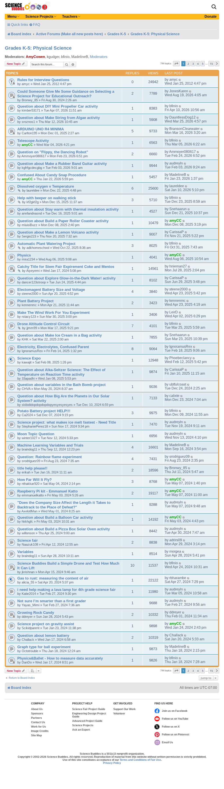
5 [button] (202, 64)
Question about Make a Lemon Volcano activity (58, 232)
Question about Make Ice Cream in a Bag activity (59, 335)
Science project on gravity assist (45, 624)
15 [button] (211, 64)
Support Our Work (124, 709)
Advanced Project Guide (87, 721)
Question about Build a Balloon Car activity (55, 517)
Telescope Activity (33, 140)
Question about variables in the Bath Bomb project (61, 384)
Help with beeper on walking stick (46, 198)
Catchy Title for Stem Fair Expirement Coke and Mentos (65, 266)
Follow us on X (171, 726)
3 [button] (193, 64)
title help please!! (32, 468)
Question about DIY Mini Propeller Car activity (57, 106)
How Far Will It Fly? (34, 479)
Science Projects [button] (39, 16)
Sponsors (37, 713)
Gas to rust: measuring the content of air (53, 578)
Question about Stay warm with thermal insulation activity (68, 209)
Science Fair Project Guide (88, 709)
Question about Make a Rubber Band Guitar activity (62, 163)
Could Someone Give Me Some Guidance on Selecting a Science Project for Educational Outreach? (65, 93)
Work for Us (38, 726)
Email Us (167, 742)
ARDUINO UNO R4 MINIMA (40, 129)
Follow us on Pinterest (175, 734)
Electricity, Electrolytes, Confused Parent (53, 347)
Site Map (36, 735)
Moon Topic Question (35, 434)
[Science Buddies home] (27, 6)
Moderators (98, 57)
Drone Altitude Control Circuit (43, 324)
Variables (25, 552)
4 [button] (198, 64)
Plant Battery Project (35, 301)
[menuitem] (34, 24)
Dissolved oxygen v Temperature (45, 186)
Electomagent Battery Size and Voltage (51, 289)
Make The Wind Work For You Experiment (53, 312)
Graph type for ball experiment (44, 647)
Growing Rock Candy (35, 612)
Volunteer (119, 713)
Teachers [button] (69, 16)
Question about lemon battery (43, 635)
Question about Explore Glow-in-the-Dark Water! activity (66, 278)
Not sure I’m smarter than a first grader (51, 601)
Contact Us (38, 722)
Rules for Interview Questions (43, 80)
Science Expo (29, 358)
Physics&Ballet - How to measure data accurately (60, 658)
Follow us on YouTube (175, 718)
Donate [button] (211, 16)
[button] (214, 6)
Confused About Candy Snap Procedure (51, 175)
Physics (24, 255)
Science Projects (82, 725)
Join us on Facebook (174, 710)
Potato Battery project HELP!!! (43, 411)
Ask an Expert (81, 729)
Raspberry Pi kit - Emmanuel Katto (47, 491)
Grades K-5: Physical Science (38, 48)
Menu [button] (12, 16)
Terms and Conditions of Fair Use (140, 759)
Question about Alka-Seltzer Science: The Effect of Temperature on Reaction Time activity (61, 372)
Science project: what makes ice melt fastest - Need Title (66, 422)
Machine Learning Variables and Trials (50, 445)
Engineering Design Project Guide (89, 715)
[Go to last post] (179, 80)
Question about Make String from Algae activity (58, 117)
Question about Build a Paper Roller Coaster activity (62, 221)
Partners (36, 717)
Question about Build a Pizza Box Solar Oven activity (63, 529)
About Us (37, 709)
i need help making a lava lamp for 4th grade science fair (66, 589)
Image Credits (40, 731)
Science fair (27, 540)
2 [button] (188, 64)
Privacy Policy (112, 763)
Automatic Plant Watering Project (46, 243)
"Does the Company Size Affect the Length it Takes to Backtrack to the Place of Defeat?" (63, 504)
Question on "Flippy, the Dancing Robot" (52, 152)
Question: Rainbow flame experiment (49, 457)
